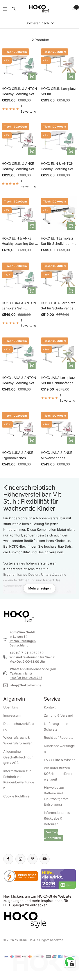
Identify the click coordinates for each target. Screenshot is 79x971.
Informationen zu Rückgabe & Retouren (57, 818)
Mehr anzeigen (39, 588)
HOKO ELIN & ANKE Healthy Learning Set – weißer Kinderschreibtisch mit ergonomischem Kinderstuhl (19, 241)
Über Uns (10, 707)
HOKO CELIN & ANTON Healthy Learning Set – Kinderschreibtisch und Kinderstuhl (20, 92)
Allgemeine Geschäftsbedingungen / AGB (18, 757)
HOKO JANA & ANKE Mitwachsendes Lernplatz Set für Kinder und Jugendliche (56, 456)
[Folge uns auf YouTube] (44, 859)
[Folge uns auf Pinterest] (32, 859)
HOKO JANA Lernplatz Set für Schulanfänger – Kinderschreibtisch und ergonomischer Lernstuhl (58, 381)
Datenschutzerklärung (18, 726)
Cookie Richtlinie (16, 796)
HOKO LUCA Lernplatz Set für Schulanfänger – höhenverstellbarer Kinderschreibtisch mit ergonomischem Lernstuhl (58, 306)
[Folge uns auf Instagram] (20, 859)
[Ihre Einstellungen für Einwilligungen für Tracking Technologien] (71, 963)
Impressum (12, 715)
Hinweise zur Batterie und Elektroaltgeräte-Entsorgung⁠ (57, 795)
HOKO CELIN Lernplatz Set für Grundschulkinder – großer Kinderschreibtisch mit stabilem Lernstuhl (58, 92)
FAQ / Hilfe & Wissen (59, 760)
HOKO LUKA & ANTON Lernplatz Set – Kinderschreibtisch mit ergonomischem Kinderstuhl (19, 306)
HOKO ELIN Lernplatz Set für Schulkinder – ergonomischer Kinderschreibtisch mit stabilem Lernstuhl (58, 241)
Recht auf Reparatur (59, 737)
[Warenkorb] (73, 9)
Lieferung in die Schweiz (56, 726)
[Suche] (14, 9)
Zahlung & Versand (58, 715)
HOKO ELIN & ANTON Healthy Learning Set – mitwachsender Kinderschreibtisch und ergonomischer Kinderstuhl (59, 167)
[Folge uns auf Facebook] (8, 859)
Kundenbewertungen (59, 749)
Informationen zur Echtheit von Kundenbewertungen (18, 779)
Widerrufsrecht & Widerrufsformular (17, 740)
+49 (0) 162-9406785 (26, 678)
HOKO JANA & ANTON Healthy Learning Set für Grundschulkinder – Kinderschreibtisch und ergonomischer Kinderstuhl (20, 381)
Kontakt (50, 707)
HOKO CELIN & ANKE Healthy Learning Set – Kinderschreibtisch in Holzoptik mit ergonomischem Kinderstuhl (19, 167)
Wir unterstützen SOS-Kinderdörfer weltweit (58, 773)
